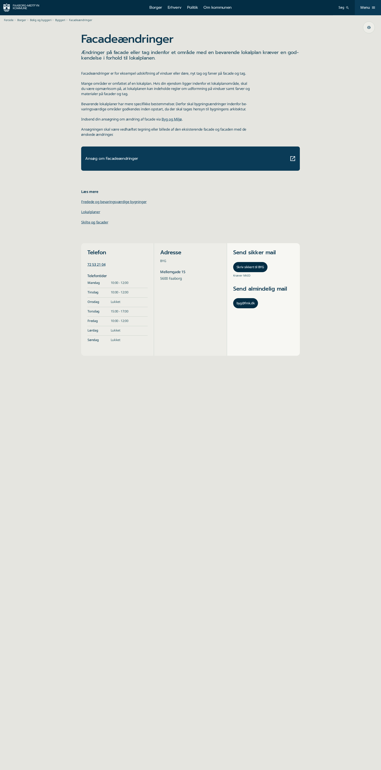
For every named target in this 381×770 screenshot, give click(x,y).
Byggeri (60, 20)
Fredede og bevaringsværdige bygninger (114, 201)
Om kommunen (217, 7)
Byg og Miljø (172, 119)
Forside (8, 20)
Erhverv (175, 7)
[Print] (369, 27)
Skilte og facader (94, 222)
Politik (192, 7)
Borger (155, 7)
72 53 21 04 (96, 264)
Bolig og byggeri (41, 20)
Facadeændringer (80, 20)
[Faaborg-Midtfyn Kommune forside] (21, 7)
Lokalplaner (90, 211)
